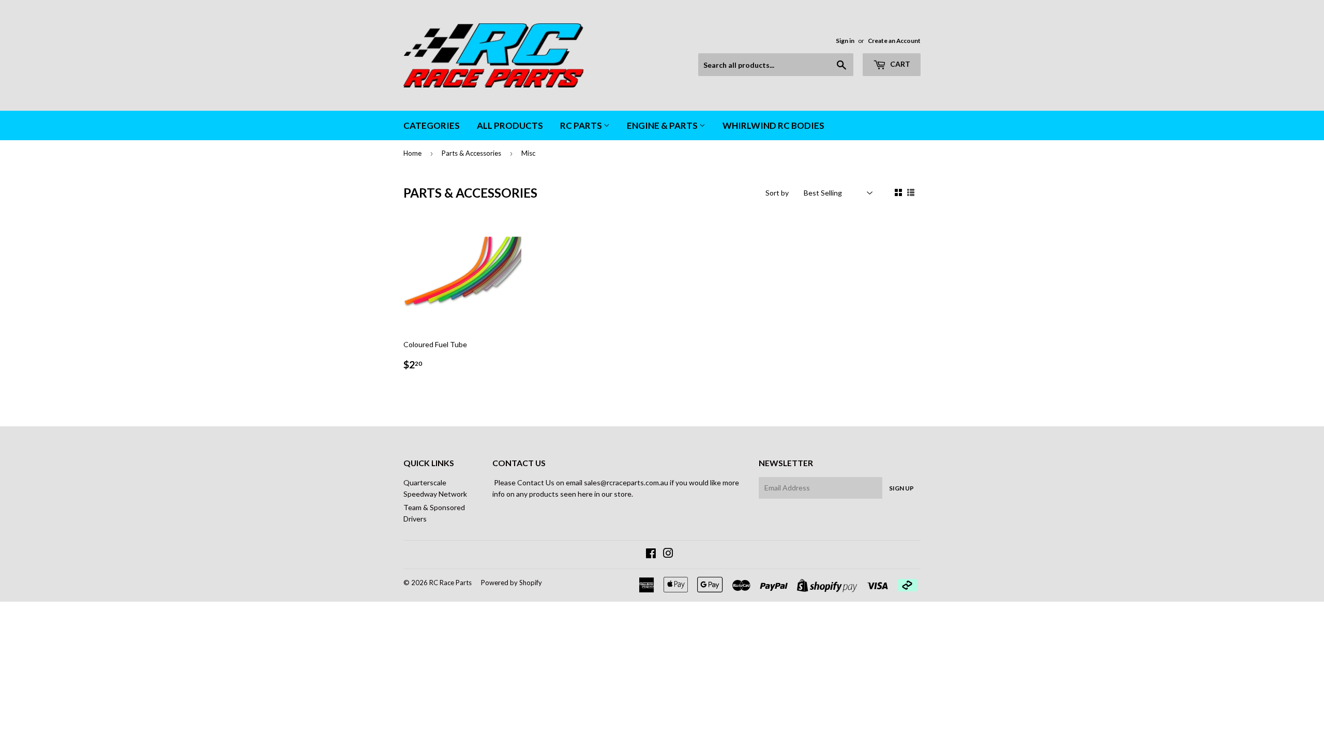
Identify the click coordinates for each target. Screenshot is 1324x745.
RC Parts (582, 125)
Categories (431, 125)
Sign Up (901, 488)
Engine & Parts (663, 125)
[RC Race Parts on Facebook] (650, 554)
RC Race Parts (450, 582)
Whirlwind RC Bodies (773, 125)
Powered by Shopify (511, 582)
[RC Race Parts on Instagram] (668, 554)
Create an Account (894, 40)
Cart (899, 63)
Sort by (777, 192)
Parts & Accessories (471, 153)
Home (412, 153)
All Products (510, 125)
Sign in (845, 40)
